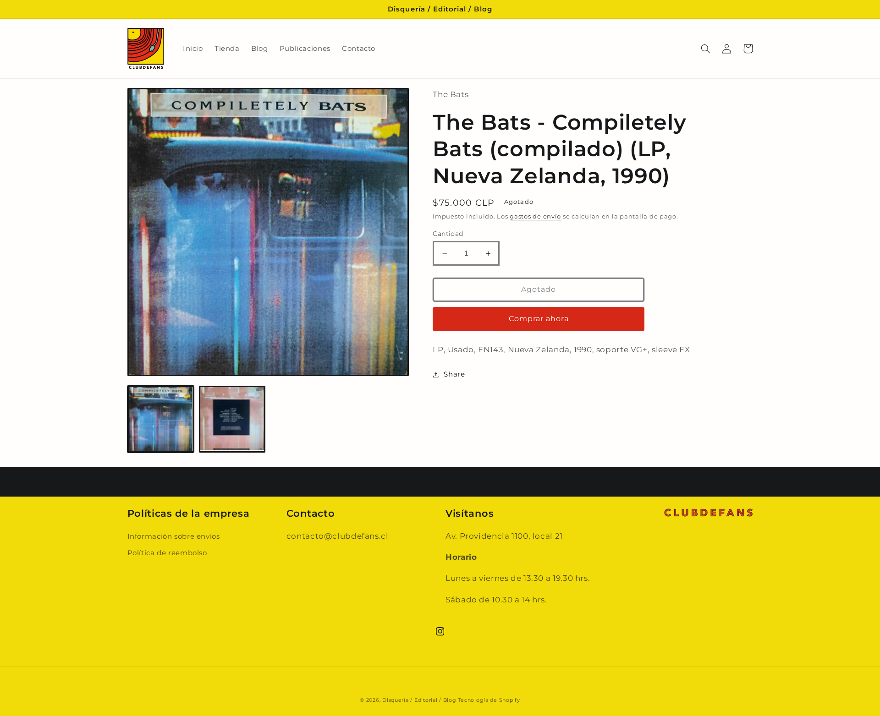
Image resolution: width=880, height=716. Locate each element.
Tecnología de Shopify (489, 700)
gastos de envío (535, 216)
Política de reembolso (167, 553)
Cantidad (448, 233)
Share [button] (454, 374)
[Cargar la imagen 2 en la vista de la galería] (232, 419)
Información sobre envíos (173, 536)
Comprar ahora (539, 318)
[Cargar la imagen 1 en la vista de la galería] (160, 419)
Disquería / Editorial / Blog (419, 700)
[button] (705, 48)
